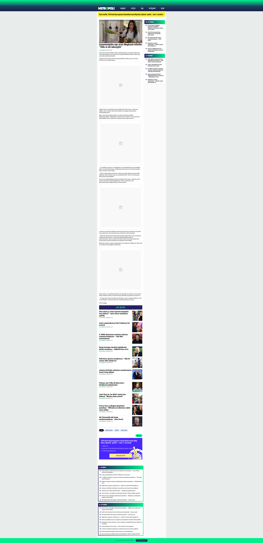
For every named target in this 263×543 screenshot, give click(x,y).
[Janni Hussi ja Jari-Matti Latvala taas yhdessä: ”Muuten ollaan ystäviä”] (137, 398)
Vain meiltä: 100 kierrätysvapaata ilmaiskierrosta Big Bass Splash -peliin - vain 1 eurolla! (131, 14)
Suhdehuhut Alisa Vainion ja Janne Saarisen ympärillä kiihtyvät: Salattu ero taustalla (122, 522)
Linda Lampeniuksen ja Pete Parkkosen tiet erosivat (114, 324)
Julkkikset (123, 8)
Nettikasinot (152, 8)
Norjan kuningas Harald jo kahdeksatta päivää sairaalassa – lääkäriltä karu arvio (113, 348)
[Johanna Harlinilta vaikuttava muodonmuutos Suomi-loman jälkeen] (137, 374)
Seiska (105, 303)
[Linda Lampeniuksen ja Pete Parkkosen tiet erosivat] (137, 327)
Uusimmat (103, 467)
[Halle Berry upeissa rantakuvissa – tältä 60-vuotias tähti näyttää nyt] (137, 363)
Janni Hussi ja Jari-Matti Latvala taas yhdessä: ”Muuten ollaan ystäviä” (112, 395)
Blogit (162, 8)
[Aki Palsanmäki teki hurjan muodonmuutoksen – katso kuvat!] (137, 421)
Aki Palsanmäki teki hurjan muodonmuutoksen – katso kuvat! (111, 418)
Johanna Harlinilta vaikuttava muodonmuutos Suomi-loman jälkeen (115, 371)
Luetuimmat (104, 504)
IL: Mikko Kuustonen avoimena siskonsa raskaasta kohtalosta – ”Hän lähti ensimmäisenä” (113, 336)
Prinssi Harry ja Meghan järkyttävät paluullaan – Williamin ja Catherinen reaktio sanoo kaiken (114, 408)
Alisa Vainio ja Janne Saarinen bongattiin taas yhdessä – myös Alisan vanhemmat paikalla (114, 314)
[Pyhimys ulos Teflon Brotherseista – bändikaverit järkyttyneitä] (137, 387)
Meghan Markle (124, 430)
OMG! (142, 8)
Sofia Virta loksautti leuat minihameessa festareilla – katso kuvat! (119, 512)
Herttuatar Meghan (109, 430)
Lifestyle (133, 8)
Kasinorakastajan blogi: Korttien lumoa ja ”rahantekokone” (117, 531)
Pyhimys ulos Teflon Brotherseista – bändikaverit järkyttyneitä (112, 384)
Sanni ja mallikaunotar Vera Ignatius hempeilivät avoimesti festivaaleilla (121, 519)
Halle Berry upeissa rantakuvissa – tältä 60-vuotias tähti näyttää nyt (114, 360)
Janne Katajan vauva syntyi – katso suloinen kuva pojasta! (117, 526)
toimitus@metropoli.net (141, 540)
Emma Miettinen (102, 50)
